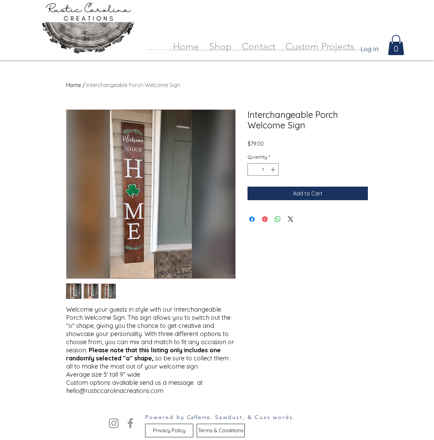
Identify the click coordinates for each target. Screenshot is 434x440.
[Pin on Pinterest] (265, 219)
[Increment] (273, 169)
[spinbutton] (263, 169)
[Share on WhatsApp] (278, 219)
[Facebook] (130, 423)
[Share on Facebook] (252, 219)
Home (73, 85)
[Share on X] (291, 219)
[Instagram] (113, 423)
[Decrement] (253, 169)
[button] (396, 45)
